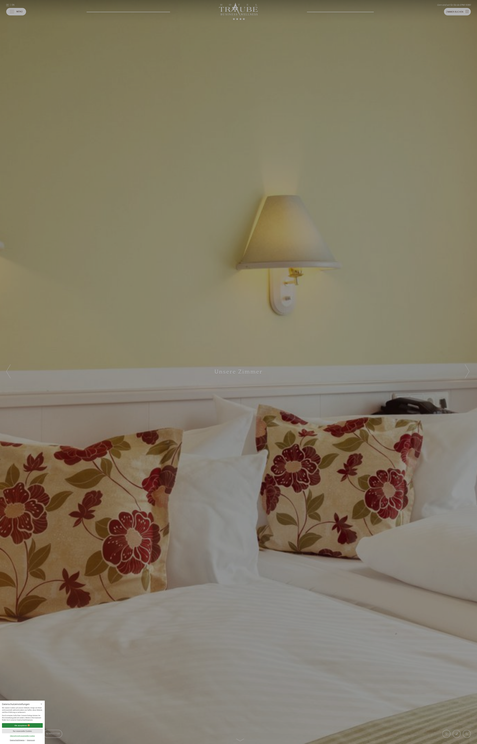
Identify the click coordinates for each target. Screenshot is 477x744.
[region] (22, 714)
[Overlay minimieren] (41, 704)
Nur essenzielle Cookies (22, 731)
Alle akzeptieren (20, 725)
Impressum (31, 740)
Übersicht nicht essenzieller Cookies (22, 736)
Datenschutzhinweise (17, 740)
